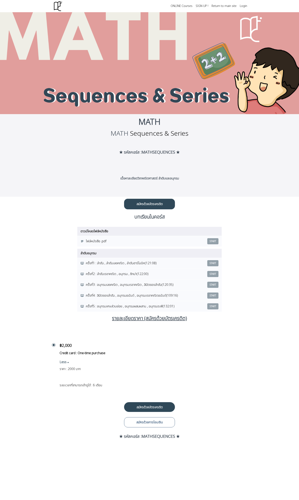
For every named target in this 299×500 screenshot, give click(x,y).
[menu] (207, 6)
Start (213, 241)
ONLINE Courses (181, 6)
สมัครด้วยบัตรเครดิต (149, 204)
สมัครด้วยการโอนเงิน (149, 422)
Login (243, 6)
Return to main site (224, 6)
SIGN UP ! (202, 6)
